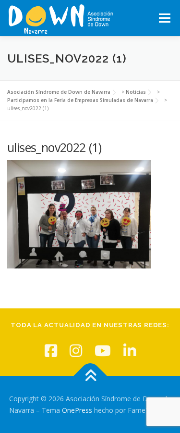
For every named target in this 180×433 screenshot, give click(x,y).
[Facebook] (51, 350)
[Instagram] (76, 350)
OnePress (77, 410)
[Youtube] (103, 350)
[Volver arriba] (90, 376)
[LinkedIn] (129, 350)
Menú (164, 18)
